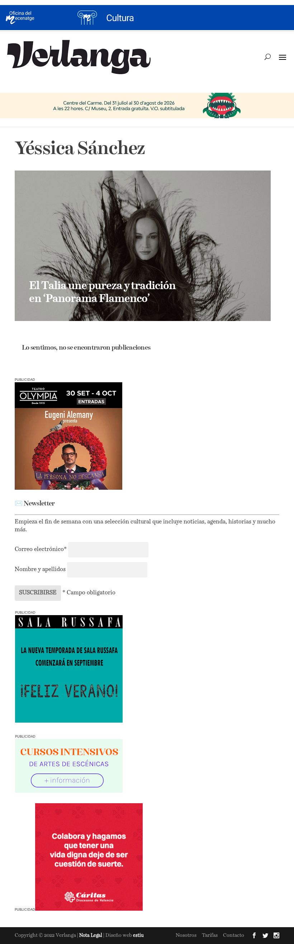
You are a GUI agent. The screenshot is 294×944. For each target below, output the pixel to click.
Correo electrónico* (41, 549)
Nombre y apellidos (40, 569)
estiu (138, 935)
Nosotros (186, 935)
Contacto (233, 935)
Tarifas (210, 935)
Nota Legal (91, 935)
